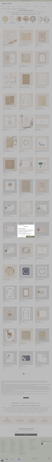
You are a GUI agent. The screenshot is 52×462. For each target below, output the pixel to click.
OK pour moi (30, 236)
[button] (2, 460)
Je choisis (21, 236)
